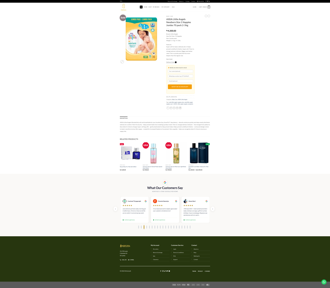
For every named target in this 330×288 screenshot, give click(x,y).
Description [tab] (124, 118)
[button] (324, 282)
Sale (173, 7)
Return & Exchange (172, 1)
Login (174, 249)
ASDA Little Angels (182, 99)
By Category (166, 7)
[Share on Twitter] (171, 107)
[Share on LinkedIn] (180, 107)
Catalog (187, 1)
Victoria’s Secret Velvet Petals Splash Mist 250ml (152, 167)
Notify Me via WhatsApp (180, 86)
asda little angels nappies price (176, 102)
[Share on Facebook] (167, 107)
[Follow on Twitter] (167, 271)
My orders (155, 249)
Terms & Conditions (178, 252)
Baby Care (169, 16)
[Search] (141, 7)
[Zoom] (122, 61)
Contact (193, 1)
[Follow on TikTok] (165, 271)
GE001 (175, 104)
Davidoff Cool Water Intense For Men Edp (198, 167)
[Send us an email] (207, 1)
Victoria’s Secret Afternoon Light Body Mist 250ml (176, 167)
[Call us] (209, 1)
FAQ (174, 256)
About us (181, 1)
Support (175, 259)
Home (145, 7)
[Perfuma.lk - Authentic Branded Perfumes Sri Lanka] (128, 7)
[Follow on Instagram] (163, 271)
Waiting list (197, 256)
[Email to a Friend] (174, 107)
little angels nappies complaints (185, 104)
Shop (150, 7)
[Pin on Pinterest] (177, 107)
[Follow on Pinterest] (169, 271)
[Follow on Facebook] (206, 1)
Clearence (155, 259)
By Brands (156, 7)
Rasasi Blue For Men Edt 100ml (128, 166)
